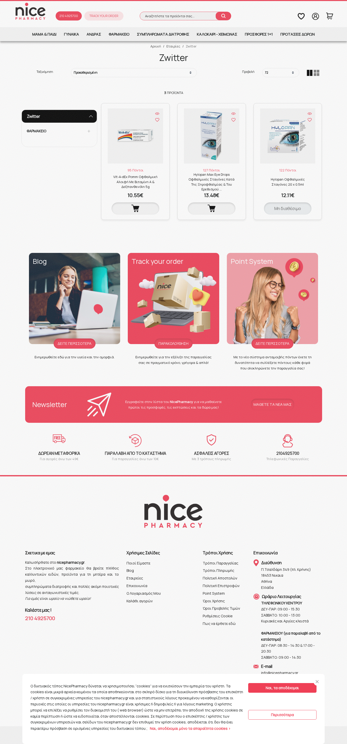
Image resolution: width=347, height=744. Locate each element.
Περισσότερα (282, 714)
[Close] (317, 681)
